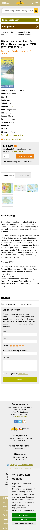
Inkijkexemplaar (23, 175)
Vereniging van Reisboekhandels (21, 465)
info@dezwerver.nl (20, 416)
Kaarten (12, 34)
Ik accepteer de (17, 373)
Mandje (36, 3)
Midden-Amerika (24, 32)
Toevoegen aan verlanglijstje (13, 139)
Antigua (4, 34)
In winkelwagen (23, 156)
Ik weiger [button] (24, 519)
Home (12, 32)
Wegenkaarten (24, 34)
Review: (6, 357)
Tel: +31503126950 (32, 3)
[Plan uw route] (24, 421)
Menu (6, 3)
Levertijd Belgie (17, 151)
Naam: (5, 331)
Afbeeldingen (8, 175)
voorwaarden (23, 373)
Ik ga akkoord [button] (24, 515)
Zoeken (36, 10)
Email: (5, 338)
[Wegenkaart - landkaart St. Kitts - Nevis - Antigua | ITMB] (7, 72)
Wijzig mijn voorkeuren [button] (24, 523)
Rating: (6, 346)
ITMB (11, 106)
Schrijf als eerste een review (12, 135)
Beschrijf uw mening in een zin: (15, 350)
